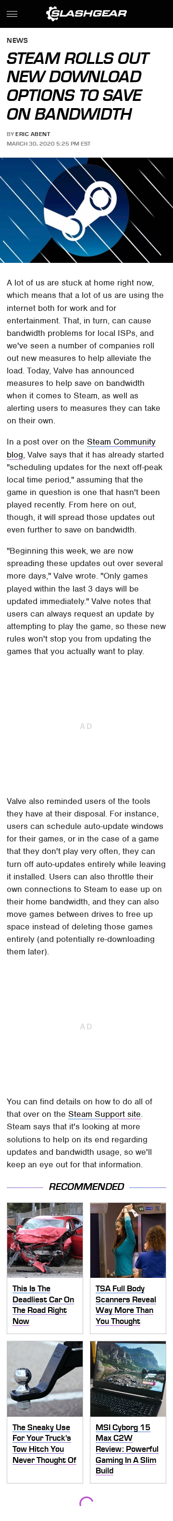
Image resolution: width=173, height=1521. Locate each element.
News (17, 41)
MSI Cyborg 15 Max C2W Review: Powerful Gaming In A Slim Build (127, 1449)
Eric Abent (32, 134)
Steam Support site (104, 1114)
